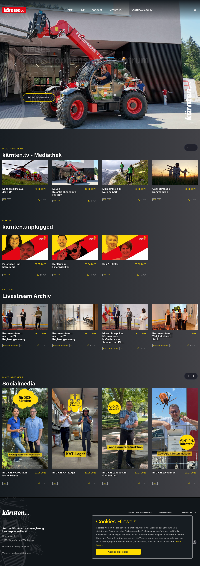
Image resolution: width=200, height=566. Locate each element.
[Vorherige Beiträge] (189, 147)
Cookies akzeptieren (118, 552)
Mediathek (116, 10)
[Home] (14, 10)
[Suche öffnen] (196, 10)
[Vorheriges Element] (15, 64)
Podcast (97, 10)
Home (69, 10)
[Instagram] (195, 542)
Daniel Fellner (35, 84)
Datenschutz (188, 512)
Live (82, 10)
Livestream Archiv (141, 10)
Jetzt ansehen (40, 97)
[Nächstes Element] (185, 64)
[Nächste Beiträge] (193, 147)
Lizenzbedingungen (140, 512)
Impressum (165, 512)
